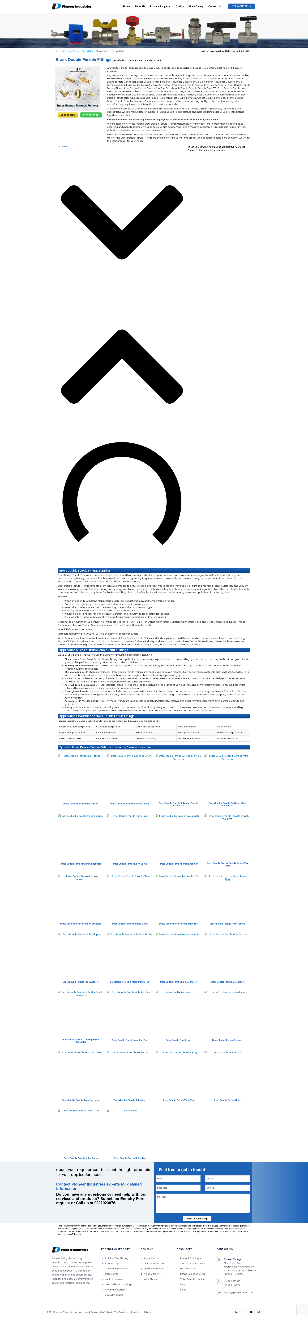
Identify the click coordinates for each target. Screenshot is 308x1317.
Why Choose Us (152, 1279)
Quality (180, 6)
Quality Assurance (154, 1268)
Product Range (158, 6)
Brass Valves (111, 1274)
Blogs (183, 1289)
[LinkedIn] (236, 1312)
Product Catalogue (191, 1258)
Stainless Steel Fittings (117, 1258)
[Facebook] (244, 1312)
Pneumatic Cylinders (116, 1289)
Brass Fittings (88, 51)
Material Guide (188, 1268)
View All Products (114, 1295)
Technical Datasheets (192, 1263)
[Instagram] (258, 1312)
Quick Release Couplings (118, 1284)
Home (126, 6)
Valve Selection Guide (192, 1279)
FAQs (183, 1284)
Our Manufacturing (154, 1263)
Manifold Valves (113, 1279)
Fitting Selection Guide (192, 1274)
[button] (121, 223)
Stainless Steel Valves (116, 1268)
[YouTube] (251, 1312)
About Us (140, 6)
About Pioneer (152, 1258)
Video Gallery (196, 6)
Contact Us (214, 6)
